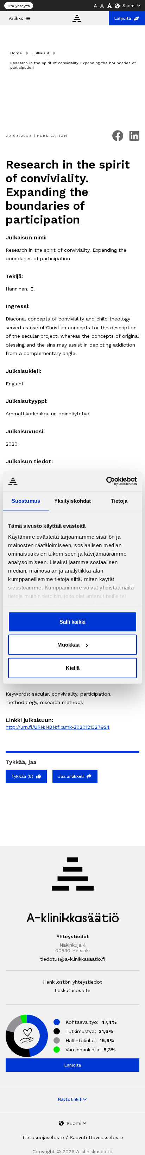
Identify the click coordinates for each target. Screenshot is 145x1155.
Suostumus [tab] (26, 500)
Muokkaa (68, 645)
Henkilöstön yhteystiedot (72, 982)
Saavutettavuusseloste (96, 1137)
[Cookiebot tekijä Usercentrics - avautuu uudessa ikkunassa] (106, 481)
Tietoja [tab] (119, 500)
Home (16, 53)
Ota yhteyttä (18, 6)
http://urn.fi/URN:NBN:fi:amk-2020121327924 (57, 727)
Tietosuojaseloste (43, 1137)
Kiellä (73, 668)
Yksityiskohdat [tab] (72, 500)
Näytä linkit (70, 1099)
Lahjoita (122, 18)
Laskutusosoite (72, 990)
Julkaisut (40, 53)
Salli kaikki (72, 621)
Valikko (16, 18)
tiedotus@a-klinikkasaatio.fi (72, 959)
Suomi (128, 5)
